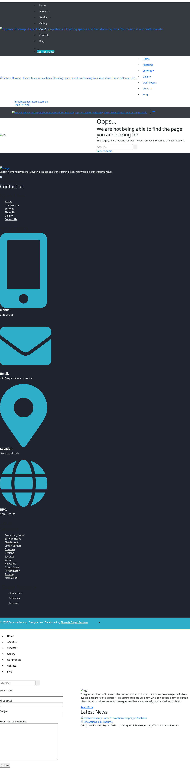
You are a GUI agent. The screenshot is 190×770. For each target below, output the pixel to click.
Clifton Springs (13, 545)
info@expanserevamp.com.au (31, 101)
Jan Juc (8, 560)
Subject (4, 711)
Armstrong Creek (14, 535)
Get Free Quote (45, 51)
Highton (9, 556)
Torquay (9, 574)
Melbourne (11, 578)
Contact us (12, 186)
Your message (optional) (13, 721)
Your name (6, 690)
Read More (87, 707)
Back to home (104, 151)
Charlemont (11, 542)
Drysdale (10, 549)
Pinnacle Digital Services (74, 622)
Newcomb (10, 563)
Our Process (12, 205)
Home (8, 201)
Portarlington (12, 570)
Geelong (9, 553)
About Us (10, 212)
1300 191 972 (21, 105)
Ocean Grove (12, 567)
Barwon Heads (13, 538)
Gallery (9, 215)
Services (9, 208)
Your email (6, 700)
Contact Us (11, 219)
